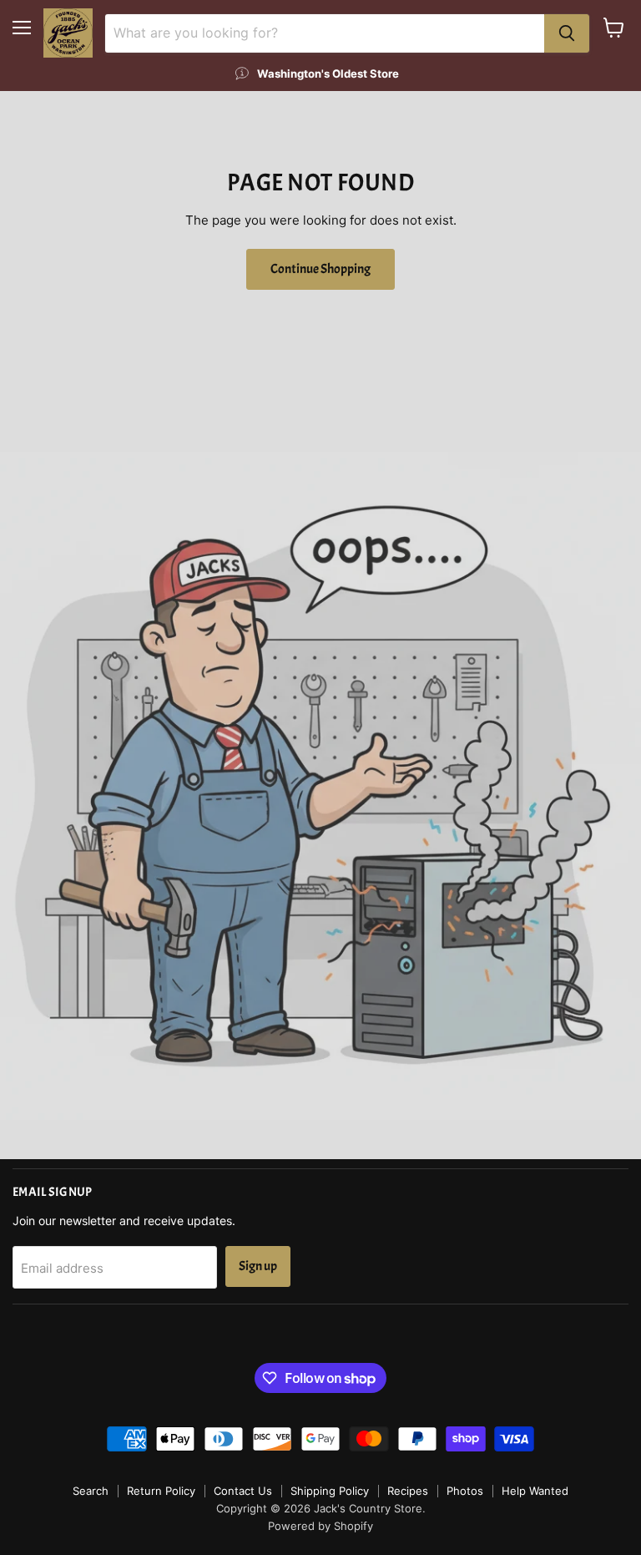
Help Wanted (535, 1490)
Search (91, 1490)
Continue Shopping (320, 269)
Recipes (407, 1490)
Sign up (258, 1266)
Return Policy (161, 1490)
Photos (465, 1490)
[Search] (566, 33)
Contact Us (243, 1490)
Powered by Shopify (320, 1525)
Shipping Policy (329, 1490)
